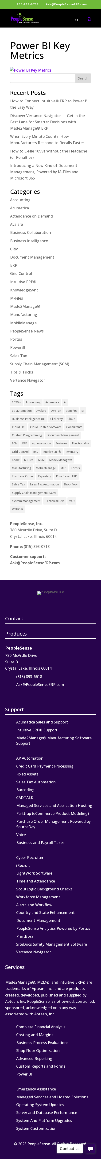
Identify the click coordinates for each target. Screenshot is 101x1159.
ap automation (22, 411)
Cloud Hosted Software (46, 427)
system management (26, 501)
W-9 (71, 501)
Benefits (71, 411)
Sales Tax (18, 355)
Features (61, 443)
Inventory (72, 452)
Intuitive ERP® (23, 281)
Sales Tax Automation (44, 484)
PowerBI (17, 347)
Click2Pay (56, 419)
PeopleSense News (27, 331)
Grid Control (21, 273)
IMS (35, 452)
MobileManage (23, 322)
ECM (15, 443)
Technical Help (55, 501)
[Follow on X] (20, 694)
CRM (14, 249)
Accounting (20, 199)
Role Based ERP (66, 476)
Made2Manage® (25, 306)
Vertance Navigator (27, 380)
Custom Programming (27, 435)
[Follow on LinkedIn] (9, 694)
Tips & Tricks (21, 372)
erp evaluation (41, 443)
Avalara (16, 224)
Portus (16, 339)
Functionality (80, 443)
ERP (13, 265)
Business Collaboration (30, 232)
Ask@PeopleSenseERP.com (35, 562)
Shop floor (71, 484)
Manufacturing (23, 314)
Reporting (44, 476)
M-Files (16, 298)
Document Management (32, 257)
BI (83, 411)
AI (65, 402)
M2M (41, 460)
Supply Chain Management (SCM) (39, 364)
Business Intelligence (29, 240)
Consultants (74, 427)
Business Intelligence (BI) (29, 419)
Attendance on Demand (31, 216)
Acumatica (19, 208)
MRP (63, 468)
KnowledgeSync (24, 290)
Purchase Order (22, 476)
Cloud (71, 419)
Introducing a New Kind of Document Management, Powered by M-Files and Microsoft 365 (44, 172)
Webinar (17, 509)
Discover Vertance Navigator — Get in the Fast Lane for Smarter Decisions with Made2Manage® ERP (47, 122)
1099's (16, 402)
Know (15, 460)
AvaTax (56, 411)
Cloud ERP (18, 427)
